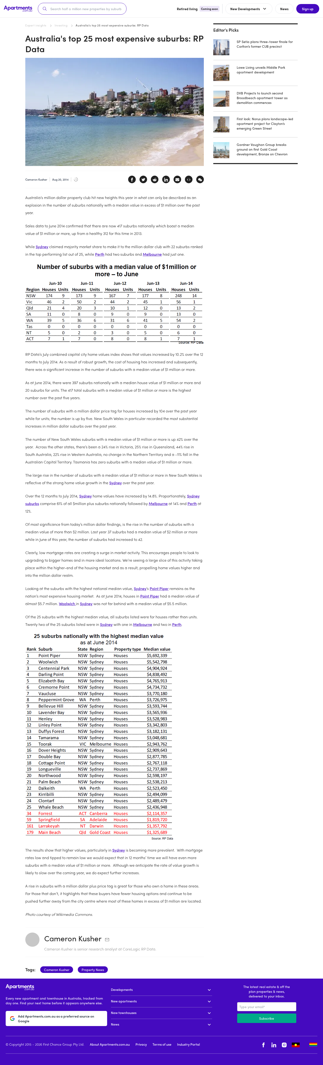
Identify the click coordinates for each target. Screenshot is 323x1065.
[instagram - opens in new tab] (284, 1045)
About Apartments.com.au (110, 1044)
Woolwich (67, 603)
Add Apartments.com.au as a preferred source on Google (56, 1018)
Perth (99, 254)
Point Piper (159, 588)
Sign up (308, 8)
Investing (61, 25)
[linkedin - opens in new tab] (274, 1045)
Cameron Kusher (72, 938)
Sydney (42, 246)
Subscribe (266, 1018)
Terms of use (162, 1044)
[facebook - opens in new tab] (263, 1045)
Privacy (141, 1044)
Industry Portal (188, 1044)
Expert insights (35, 25)
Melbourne (152, 254)
